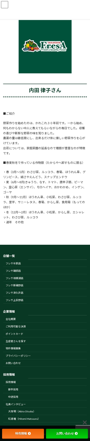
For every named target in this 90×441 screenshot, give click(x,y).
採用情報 (11, 382)
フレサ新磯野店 (14, 285)
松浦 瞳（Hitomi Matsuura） (24, 419)
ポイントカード (14, 333)
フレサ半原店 (13, 263)
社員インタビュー (16, 404)
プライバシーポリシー (18, 356)
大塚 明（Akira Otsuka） (22, 411)
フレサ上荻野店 (14, 300)
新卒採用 (13, 389)
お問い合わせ (13, 363)
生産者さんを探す (16, 341)
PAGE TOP (83, 423)
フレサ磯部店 (13, 270)
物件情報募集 (13, 348)
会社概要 (11, 319)
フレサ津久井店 (14, 292)
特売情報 (21, 433)
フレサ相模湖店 (14, 278)
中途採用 (13, 396)
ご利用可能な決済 (16, 326)
